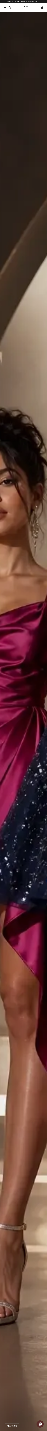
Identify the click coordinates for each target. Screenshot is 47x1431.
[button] (4, 7)
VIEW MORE (12, 1426)
